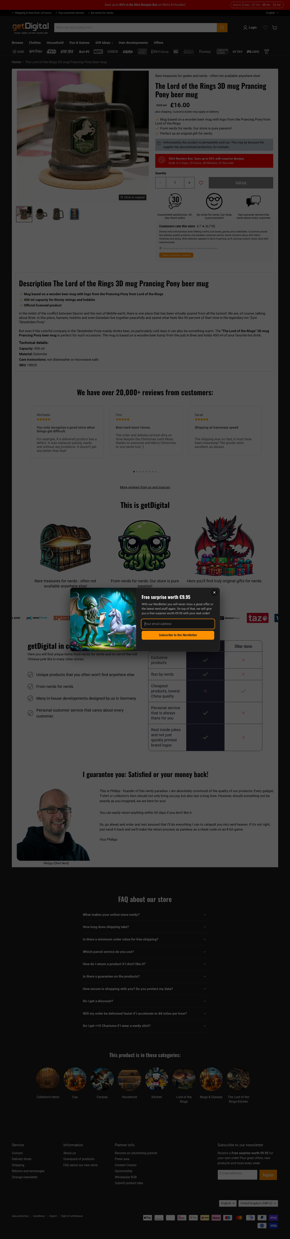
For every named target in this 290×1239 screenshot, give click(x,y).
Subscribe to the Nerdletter (178, 635)
